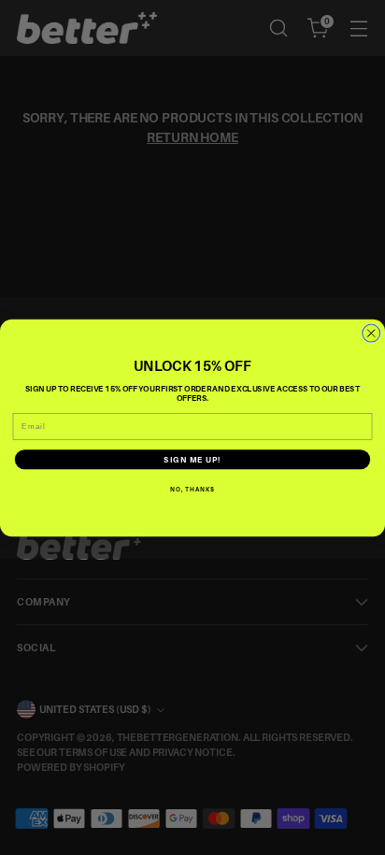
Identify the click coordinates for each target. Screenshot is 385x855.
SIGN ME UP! (192, 459)
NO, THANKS (192, 488)
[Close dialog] (371, 333)
